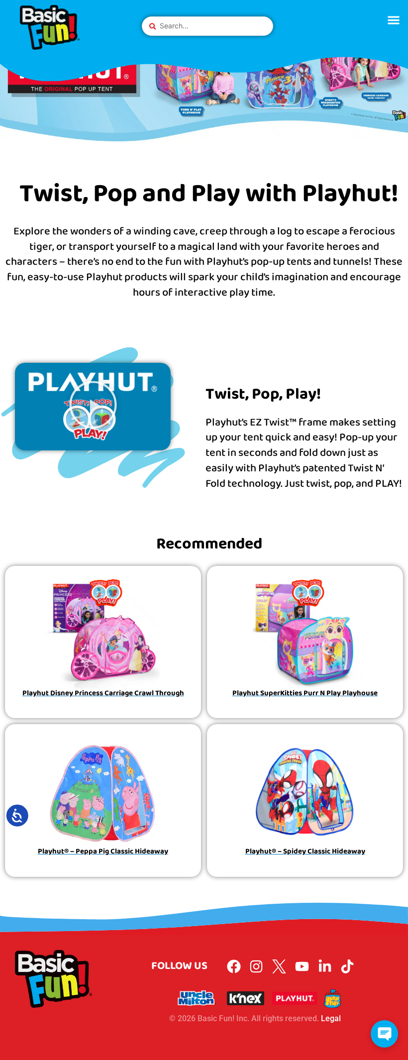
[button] (393, 19)
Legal (331, 1018)
